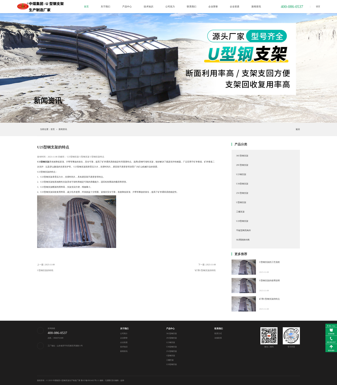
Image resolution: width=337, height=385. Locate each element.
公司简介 (124, 333)
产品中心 (127, 6)
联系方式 (218, 333)
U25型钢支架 (73, 157)
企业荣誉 (213, 6)
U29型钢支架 (171, 364)
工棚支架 (170, 360)
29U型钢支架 (171, 338)
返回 (296, 129)
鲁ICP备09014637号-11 (90, 380)
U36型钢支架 (171, 347)
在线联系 (218, 338)
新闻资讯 (256, 6)
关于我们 (105, 6)
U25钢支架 (170, 342)
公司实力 (170, 6)
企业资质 (234, 6)
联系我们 (191, 6)
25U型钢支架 (171, 351)
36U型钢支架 (171, 333)
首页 (86, 6)
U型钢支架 (85, 157)
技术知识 (148, 6)
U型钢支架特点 (97, 157)
